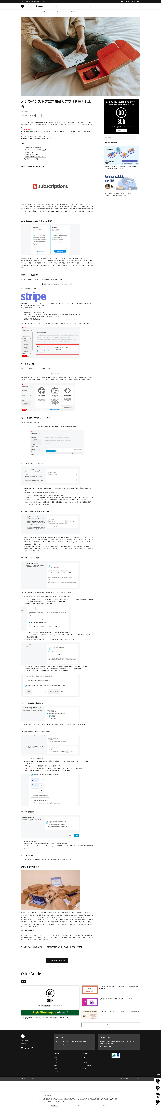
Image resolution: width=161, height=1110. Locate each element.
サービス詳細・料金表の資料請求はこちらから (33, 1)
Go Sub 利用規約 (87, 1065)
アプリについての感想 (31, 159)
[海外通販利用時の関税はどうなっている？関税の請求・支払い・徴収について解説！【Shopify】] (121, 155)
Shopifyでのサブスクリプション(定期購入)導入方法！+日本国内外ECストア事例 (51, 947)
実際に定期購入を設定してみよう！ (35, 157)
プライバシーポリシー (57, 1101)
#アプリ (39, 115)
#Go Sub (24, 115)
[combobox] (72, 6)
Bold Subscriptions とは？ (33, 147)
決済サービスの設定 (31, 152)
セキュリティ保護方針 (125, 1078)
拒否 (104, 1106)
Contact (73, 12)
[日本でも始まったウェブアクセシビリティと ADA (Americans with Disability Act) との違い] (121, 182)
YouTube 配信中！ (128, 6)
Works (34, 12)
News (51, 12)
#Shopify (32, 115)
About (58, 12)
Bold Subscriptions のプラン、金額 (35, 150)
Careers (65, 12)
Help (84, 1060)
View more (110, 1025)
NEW (23, 981)
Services (25, 12)
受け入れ (79, 1106)
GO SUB (43, 12)
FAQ (84, 1057)
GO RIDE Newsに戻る (58, 960)
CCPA (84, 1068)
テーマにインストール (31, 154)
